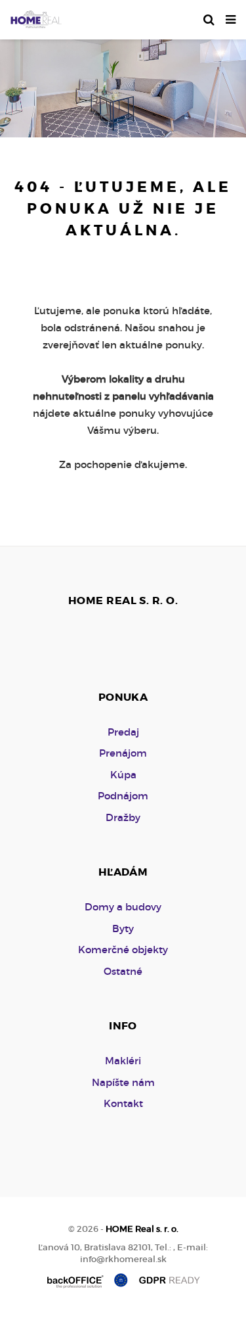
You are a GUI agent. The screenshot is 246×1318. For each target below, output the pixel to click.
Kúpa (123, 774)
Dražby (123, 817)
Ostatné (123, 971)
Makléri (123, 1060)
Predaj (123, 732)
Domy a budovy (123, 907)
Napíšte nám (123, 1082)
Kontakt (123, 1103)
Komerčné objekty (123, 949)
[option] (123, 85)
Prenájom (123, 753)
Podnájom (123, 795)
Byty (123, 928)
